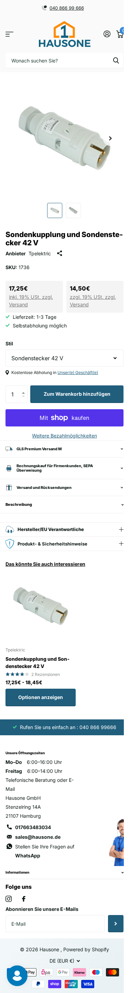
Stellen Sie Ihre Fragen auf (44, 851)
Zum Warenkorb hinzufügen (77, 394)
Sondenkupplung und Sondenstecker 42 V (37, 662)
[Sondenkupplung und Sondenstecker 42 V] (41, 606)
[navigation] (54, 210)
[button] (25, 388)
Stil (9, 343)
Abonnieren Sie (110, 923)
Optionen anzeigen (40, 697)
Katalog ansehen (9, 34)
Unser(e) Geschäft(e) (77, 372)
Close (62, 872)
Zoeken (115, 60)
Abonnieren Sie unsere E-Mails (42, 909)
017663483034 (33, 827)
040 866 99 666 (67, 8)
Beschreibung (19, 504)
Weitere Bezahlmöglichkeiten (64, 436)
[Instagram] (9, 899)
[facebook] (23, 899)
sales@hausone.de (38, 837)
